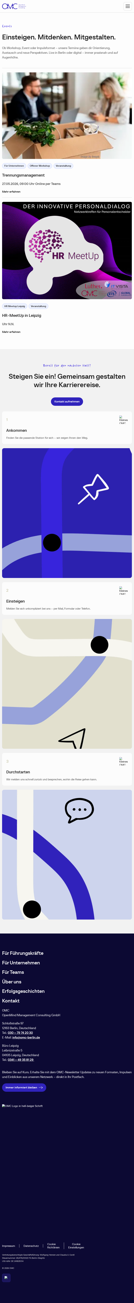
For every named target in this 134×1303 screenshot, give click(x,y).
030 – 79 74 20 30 (20, 1033)
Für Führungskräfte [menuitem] (22, 953)
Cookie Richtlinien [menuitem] (53, 1245)
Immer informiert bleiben (21, 1087)
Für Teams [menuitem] (13, 972)
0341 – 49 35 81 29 (21, 1060)
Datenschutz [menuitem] (31, 1246)
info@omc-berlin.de (26, 1037)
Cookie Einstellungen (76, 1245)
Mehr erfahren (11, 191)
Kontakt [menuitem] (11, 1001)
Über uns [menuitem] (11, 982)
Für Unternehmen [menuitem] (21, 963)
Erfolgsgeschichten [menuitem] (23, 991)
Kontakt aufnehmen (67, 401)
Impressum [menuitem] (8, 1246)
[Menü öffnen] (128, 6)
